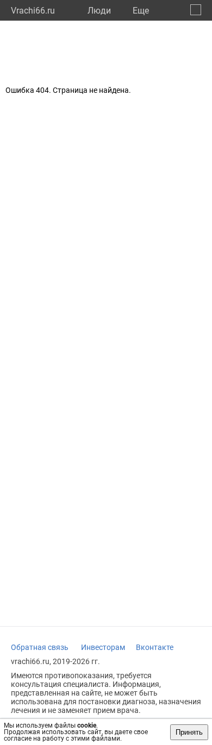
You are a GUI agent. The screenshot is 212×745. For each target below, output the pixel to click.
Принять (189, 732)
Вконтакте (154, 647)
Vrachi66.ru (33, 10)
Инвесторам (103, 647)
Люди (99, 10)
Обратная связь (39, 647)
